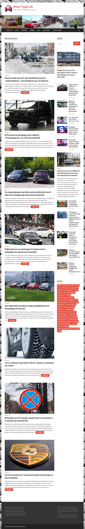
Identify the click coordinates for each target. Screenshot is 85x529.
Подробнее (25, 92)
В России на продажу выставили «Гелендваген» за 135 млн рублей (22, 136)
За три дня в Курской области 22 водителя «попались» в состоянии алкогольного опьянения (73, 238)
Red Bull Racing (68, 290)
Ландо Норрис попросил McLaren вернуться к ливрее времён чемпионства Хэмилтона (74, 90)
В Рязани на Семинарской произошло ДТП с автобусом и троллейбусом (74, 253)
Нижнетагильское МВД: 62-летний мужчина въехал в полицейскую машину (68, 173)
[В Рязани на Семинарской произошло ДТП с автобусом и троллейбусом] (62, 256)
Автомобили (71, 292)
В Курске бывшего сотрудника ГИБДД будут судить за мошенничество (75, 267)
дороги (69, 321)
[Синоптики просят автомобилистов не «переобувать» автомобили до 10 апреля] (29, 59)
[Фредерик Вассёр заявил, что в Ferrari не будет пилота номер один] (62, 133)
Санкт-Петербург (62, 314)
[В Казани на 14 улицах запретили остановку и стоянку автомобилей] (29, 399)
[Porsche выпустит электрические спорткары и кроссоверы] (29, 456)
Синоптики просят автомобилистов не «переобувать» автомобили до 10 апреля (26, 79)
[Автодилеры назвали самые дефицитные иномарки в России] (29, 287)
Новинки (24, 30)
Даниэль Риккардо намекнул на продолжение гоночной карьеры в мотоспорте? (73, 106)
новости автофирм (63, 326)
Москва (60, 307)
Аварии (60, 292)
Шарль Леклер (73, 319)
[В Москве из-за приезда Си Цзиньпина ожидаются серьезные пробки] (29, 230)
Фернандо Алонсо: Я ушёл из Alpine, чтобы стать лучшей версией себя (74, 143)
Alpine (59, 285)
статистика (76, 328)
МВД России (61, 304)
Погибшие (60, 309)
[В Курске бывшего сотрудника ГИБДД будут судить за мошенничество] (62, 269)
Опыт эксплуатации (69, 307)
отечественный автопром (65, 328)
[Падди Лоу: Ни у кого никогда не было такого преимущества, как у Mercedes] (68, 66)
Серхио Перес (72, 314)
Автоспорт (46, 30)
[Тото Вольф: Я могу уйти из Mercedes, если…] (62, 123)
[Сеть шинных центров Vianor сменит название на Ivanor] (29, 344)
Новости (9, 30)
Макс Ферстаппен (70, 304)
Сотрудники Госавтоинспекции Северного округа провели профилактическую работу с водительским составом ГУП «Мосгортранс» (75, 219)
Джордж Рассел (73, 299)
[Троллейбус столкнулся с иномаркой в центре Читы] (62, 206)
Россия (69, 311)
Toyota (76, 290)
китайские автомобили (64, 324)
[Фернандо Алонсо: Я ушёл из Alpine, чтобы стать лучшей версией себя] (62, 145)
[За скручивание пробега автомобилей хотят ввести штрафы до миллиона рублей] (29, 173)
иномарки (75, 321)
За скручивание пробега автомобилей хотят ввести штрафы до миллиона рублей (28, 193)
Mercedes (64, 287)
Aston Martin (66, 285)
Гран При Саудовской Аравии (65, 297)
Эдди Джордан (62, 321)
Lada (59, 287)
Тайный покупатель (63, 316)
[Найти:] (68, 43)
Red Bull (60, 290)
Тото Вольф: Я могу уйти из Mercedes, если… (74, 119)
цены (59, 331)
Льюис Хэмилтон (73, 302)
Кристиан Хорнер (62, 302)
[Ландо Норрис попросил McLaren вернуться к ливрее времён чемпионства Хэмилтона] (62, 90)
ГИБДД (32, 30)
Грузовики (60, 299)
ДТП (38, 30)
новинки (74, 324)
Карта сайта (57, 30)
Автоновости (61, 295)
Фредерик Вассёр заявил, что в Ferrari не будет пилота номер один (74, 130)
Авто (17, 30)
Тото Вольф (73, 316)
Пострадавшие (69, 309)
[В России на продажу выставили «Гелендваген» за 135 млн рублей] (29, 116)
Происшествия (62, 311)
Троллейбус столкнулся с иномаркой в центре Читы (73, 203)
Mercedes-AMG (73, 287)
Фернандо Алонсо (62, 319)
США (74, 311)
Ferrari (73, 285)
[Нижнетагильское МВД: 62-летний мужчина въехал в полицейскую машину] (68, 167)
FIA (78, 285)
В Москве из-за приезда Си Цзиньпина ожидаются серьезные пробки (25, 250)
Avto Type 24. (23, 7)
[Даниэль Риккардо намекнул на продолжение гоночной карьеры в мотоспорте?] (62, 107)
